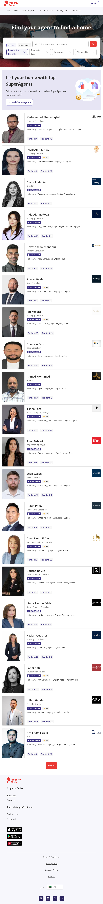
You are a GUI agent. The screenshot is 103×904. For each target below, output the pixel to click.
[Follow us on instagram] (41, 898)
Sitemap (51, 876)
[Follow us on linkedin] (62, 898)
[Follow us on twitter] (55, 898)
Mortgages (76, 10)
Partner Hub (13, 814)
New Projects (28, 10)
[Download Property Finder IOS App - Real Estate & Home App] (14, 829)
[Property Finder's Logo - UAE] (11, 3)
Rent (16, 10)
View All (51, 765)
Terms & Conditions (51, 857)
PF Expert (11, 818)
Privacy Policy (51, 863)
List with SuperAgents (19, 102)
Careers (10, 800)
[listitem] (51, 128)
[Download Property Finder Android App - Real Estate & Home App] (14, 836)
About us (11, 795)
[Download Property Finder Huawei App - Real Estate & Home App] (14, 843)
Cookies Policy (51, 870)
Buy (8, 10)
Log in (94, 3)
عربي (42, 887)
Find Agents (62, 10)
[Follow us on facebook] (48, 898)
